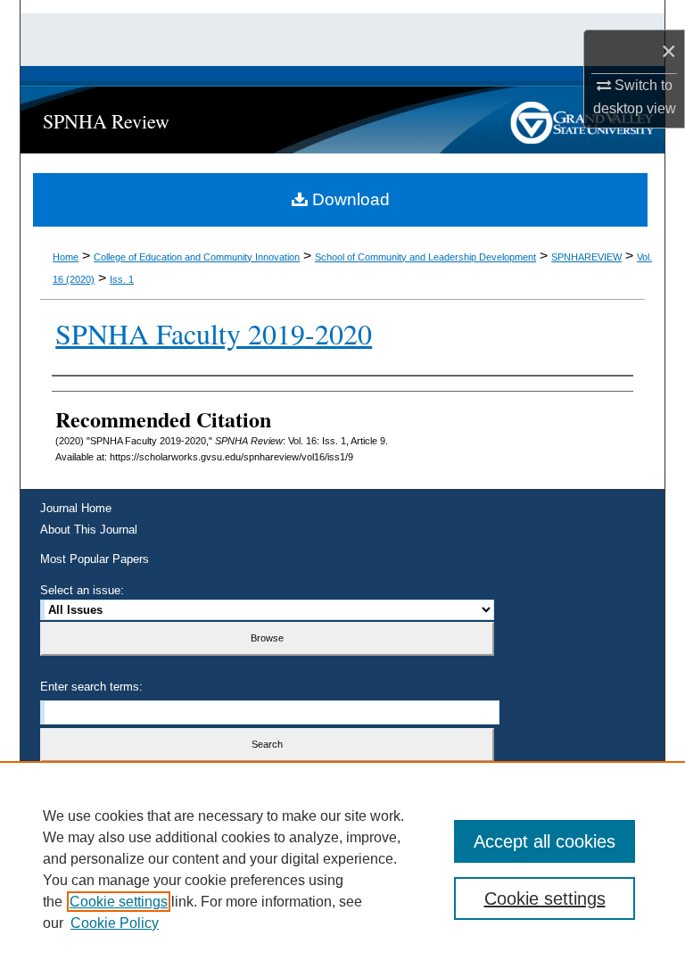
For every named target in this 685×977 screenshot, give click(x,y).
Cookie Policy (114, 923)
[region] (342, 869)
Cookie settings (119, 901)
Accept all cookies (544, 841)
